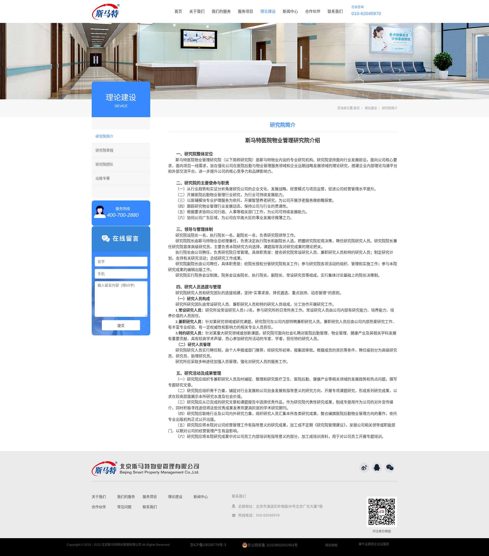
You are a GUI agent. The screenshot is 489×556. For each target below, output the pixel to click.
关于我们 (197, 11)
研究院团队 (104, 164)
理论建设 (268, 11)
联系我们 (335, 11)
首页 (178, 11)
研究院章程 (104, 150)
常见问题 (124, 507)
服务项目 (245, 11)
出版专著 (103, 178)
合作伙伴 (312, 11)
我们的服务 (221, 11)
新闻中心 (290, 11)
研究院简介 (104, 136)
